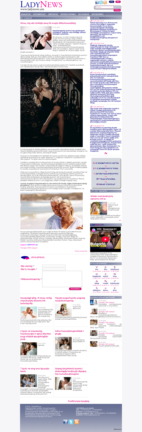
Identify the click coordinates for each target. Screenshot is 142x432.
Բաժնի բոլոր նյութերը (78, 401)
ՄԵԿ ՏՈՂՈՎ (94, 18)
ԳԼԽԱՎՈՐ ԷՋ (25, 14)
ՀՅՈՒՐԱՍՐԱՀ (53, 14)
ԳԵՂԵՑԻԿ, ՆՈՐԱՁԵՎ (68, 14)
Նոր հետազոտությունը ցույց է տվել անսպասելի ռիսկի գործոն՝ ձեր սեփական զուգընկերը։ (80, 385)
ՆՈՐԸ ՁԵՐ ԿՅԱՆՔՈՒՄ (98, 191)
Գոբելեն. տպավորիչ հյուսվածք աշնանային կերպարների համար (106, 336)
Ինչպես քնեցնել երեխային (108, 346)
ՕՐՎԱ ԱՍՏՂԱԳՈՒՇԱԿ (98, 264)
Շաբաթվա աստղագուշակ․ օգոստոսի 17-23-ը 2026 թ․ (110, 305)
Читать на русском (81, 251)
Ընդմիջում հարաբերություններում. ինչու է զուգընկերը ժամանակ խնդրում (105, 314)
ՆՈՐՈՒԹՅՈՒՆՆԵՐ (39, 14)
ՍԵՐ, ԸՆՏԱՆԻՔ (83, 14)
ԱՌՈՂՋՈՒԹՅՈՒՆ (97, 14)
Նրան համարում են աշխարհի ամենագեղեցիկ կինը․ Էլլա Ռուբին (106, 325)
